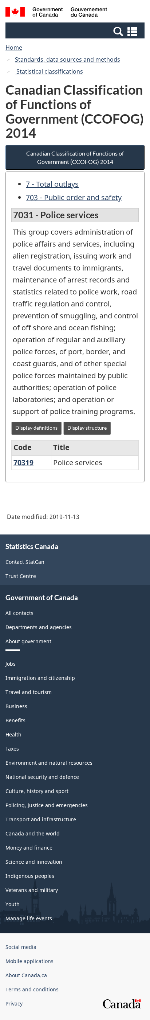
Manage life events (28, 918)
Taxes (12, 748)
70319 (23, 462)
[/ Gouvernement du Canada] (56, 13)
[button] (76, 31)
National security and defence (42, 776)
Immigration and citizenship (40, 677)
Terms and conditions (32, 989)
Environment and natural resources (48, 762)
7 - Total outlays (52, 184)
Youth (12, 904)
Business (16, 706)
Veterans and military (31, 890)
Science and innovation (33, 861)
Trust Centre (20, 576)
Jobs (10, 663)
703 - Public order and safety (74, 197)
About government (28, 641)
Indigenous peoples (29, 875)
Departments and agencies (38, 627)
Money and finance (28, 847)
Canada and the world (32, 833)
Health (13, 734)
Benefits (15, 720)
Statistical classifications (49, 71)
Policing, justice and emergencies (46, 805)
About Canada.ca (26, 975)
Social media (20, 946)
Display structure (87, 428)
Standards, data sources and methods (67, 59)
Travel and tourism (28, 692)
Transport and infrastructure (40, 819)
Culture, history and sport (36, 791)
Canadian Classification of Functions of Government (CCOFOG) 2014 (75, 157)
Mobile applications (29, 961)
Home (13, 47)
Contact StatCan (24, 561)
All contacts (19, 613)
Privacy (14, 1003)
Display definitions (36, 428)
